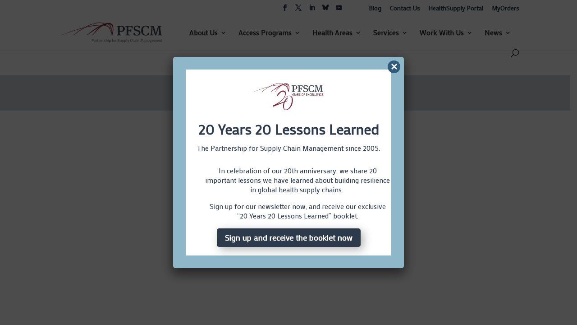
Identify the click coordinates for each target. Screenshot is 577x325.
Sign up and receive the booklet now (289, 237)
